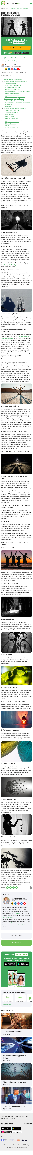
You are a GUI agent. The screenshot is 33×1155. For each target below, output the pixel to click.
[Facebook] (7, 1123)
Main (2, 8)
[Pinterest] (12, 1123)
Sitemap (12, 1118)
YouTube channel (7, 917)
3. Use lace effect (9, 114)
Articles (10, 1116)
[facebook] (15, 69)
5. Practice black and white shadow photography (18, 91)
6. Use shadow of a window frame (14, 120)
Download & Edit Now (16, 48)
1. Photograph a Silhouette (12, 110)
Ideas (25, 57)
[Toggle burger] (30, 3)
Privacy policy (8, 1145)
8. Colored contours (10, 124)
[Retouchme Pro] (8, 1140)
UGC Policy (25, 1145)
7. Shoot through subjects (12, 95)
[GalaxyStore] (6, 1132)
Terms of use (17, 1145)
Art (2, 57)
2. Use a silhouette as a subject (13, 85)
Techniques (15, 60)
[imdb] (6, 69)
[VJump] (22, 1140)
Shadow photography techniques (14, 99)
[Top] (31, 887)
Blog (7, 8)
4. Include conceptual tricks (12, 89)
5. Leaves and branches (11, 118)
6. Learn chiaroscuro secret (12, 93)
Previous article (16, 936)
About (28, 1116)
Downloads (5, 1118)
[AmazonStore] (17, 1132)
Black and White (9, 57)
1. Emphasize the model (11, 83)
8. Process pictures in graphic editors (15, 97)
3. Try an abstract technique (12, 87)
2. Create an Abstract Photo (12, 112)
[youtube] (18, 69)
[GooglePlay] (23, 964)
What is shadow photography (13, 79)
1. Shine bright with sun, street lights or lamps (17, 100)
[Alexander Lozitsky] (2, 67)
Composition (18, 57)
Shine (9, 60)
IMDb (11, 923)
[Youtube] (10, 1123)
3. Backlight (8, 106)
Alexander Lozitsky (19, 899)
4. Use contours (9, 116)
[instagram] (12, 69)
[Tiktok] (5, 1123)
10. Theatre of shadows (11, 127)
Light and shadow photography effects (15, 81)
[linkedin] (9, 69)
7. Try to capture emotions (12, 122)
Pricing (16, 1116)
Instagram (17, 913)
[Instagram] (2, 1123)
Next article (16, 943)
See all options (6, 1004)
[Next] (30, 998)
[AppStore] (10, 964)
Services (4, 1116)
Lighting (4, 60)
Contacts (22, 1116)
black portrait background (11, 265)
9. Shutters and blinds (11, 125)
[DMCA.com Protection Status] (28, 1123)
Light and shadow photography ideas (15, 108)
